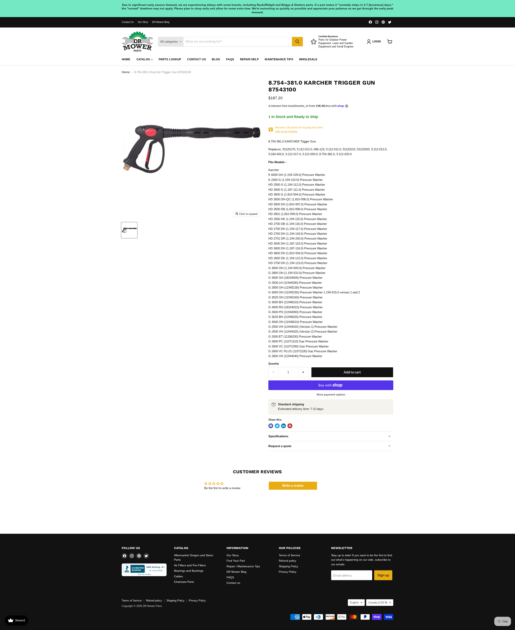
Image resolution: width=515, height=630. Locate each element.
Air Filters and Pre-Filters (190, 565)
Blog (216, 59)
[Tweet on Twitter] (277, 425)
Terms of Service (289, 555)
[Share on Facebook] (270, 425)
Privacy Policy (287, 571)
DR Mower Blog (160, 22)
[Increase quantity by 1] (303, 372)
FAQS (230, 59)
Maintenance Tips (279, 59)
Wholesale (308, 59)
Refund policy (287, 560)
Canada (377, 602)
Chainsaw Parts (184, 581)
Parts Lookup (170, 59)
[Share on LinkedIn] (283, 425)
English (354, 602)
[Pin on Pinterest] (289, 425)
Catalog (143, 59)
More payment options (331, 394)
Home (126, 59)
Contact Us (128, 22)
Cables (178, 576)
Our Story (143, 22)
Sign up (383, 575)
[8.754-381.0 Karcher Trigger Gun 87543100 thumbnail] (129, 230)
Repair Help (249, 59)
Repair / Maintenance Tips (243, 566)
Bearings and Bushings (188, 570)
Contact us (196, 59)
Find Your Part (236, 560)
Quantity (273, 363)
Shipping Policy (288, 566)
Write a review (292, 485)
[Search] (297, 41)
